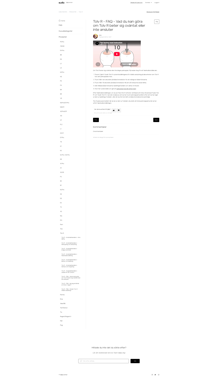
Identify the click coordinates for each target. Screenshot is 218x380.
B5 (61, 55)
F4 (61, 85)
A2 (61, 211)
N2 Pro (62, 189)
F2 (61, 176)
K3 (61, 76)
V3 (61, 98)
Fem (61, 224)
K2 (61, 150)
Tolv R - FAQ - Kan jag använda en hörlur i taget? (70, 284)
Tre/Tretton (63, 308)
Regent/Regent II (65, 316)
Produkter (72, 12)
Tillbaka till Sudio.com (136, 2)
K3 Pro (62, 72)
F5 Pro (62, 41)
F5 (61, 81)
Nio (61, 216)
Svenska (147, 2)
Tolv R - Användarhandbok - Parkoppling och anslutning (69, 243)
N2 (61, 194)
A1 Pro (62, 163)
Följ (157, 21)
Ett (61, 220)
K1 (60, 146)
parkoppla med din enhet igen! (126, 88)
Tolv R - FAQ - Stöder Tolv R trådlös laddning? (69, 290)
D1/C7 (62, 133)
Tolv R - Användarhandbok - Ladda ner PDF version (69, 271)
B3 (61, 94)
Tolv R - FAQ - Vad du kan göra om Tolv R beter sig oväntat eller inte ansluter (70, 278)
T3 (61, 142)
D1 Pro (62, 137)
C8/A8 (62, 46)
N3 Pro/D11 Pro (64, 102)
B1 (60, 185)
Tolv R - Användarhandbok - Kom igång (70, 238)
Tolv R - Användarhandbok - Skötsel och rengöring (69, 266)
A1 (61, 168)
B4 (61, 89)
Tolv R (81, 12)
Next (156, 120)
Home (63, 21)
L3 (61, 68)
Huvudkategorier (65, 31)
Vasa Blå (62, 303)
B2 (61, 181)
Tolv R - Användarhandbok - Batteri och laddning (69, 260)
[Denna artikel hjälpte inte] (118, 110)
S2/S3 (62, 172)
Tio (61, 312)
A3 (61, 115)
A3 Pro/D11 (63, 111)
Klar (61, 321)
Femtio (62, 294)
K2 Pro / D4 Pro (65, 155)
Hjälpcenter (63, 12)
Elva (61, 299)
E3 (61, 198)
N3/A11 (62, 107)
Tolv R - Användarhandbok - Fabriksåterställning (69, 255)
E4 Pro (62, 50)
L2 (61, 63)
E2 (61, 202)
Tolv (61, 229)
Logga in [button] (156, 2)
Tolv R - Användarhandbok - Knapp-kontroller (69, 249)
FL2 (61, 124)
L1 (60, 129)
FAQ (60, 25)
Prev (96, 120)
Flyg (61, 325)
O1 (61, 120)
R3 (61, 159)
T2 (61, 207)
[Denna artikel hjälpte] (114, 110)
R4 (61, 59)
